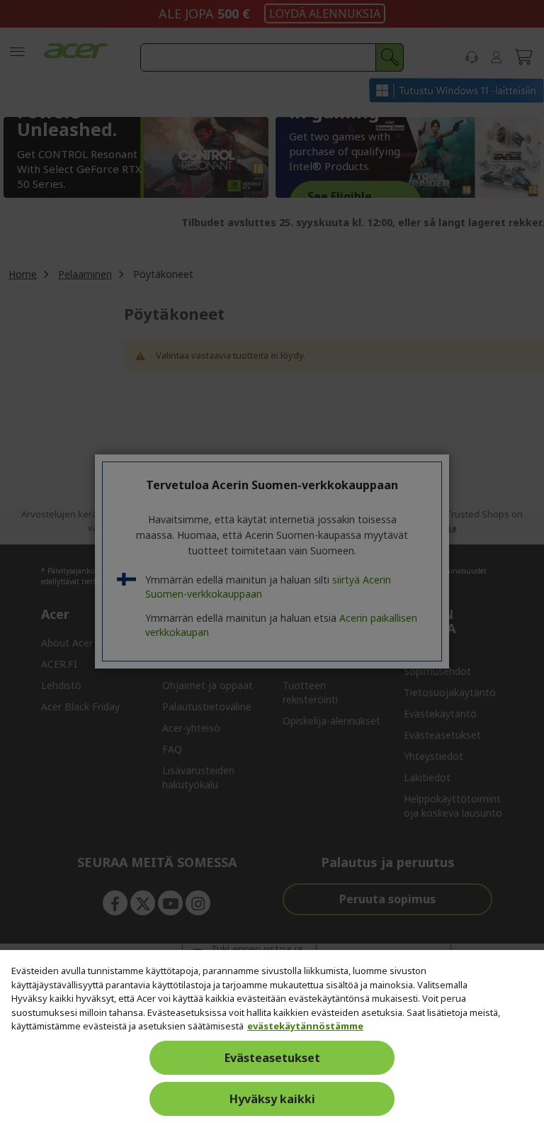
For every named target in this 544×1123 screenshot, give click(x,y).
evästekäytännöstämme (305, 1025)
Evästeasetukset (272, 1058)
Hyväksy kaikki (272, 1099)
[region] (272, 1036)
